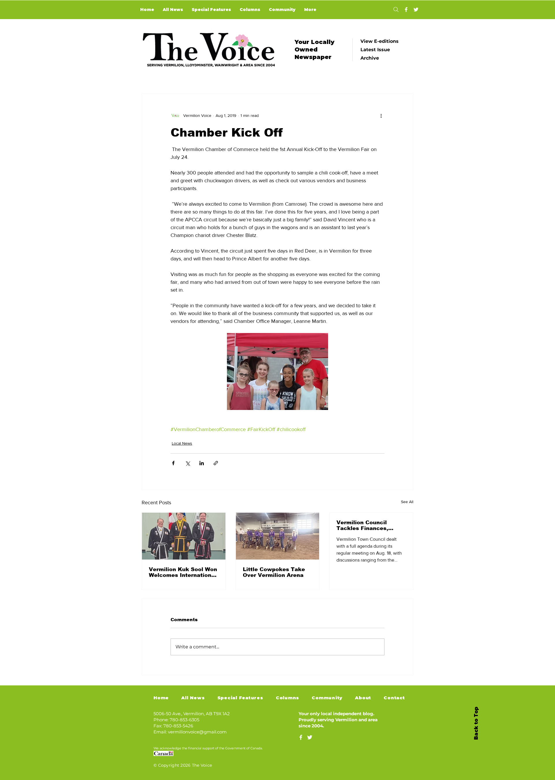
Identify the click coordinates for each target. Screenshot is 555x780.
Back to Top (476, 723)
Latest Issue (375, 49)
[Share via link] (216, 463)
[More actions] (381, 115)
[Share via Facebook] (173, 463)
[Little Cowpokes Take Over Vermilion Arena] (277, 536)
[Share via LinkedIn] (201, 463)
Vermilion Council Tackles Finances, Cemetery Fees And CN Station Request (369, 525)
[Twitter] (416, 9)
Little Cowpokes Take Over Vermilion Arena (274, 572)
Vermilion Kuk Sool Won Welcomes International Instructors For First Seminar (183, 572)
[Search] (395, 9)
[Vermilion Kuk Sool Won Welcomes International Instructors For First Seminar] (183, 536)
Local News (182, 443)
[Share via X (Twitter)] (187, 463)
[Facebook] (406, 9)
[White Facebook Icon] (300, 737)
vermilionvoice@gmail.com (197, 732)
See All (407, 501)
